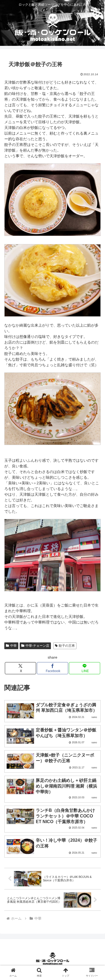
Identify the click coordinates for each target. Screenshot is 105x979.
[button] (94, 741)
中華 (13, 646)
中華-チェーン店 (37, 646)
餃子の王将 (67, 646)
